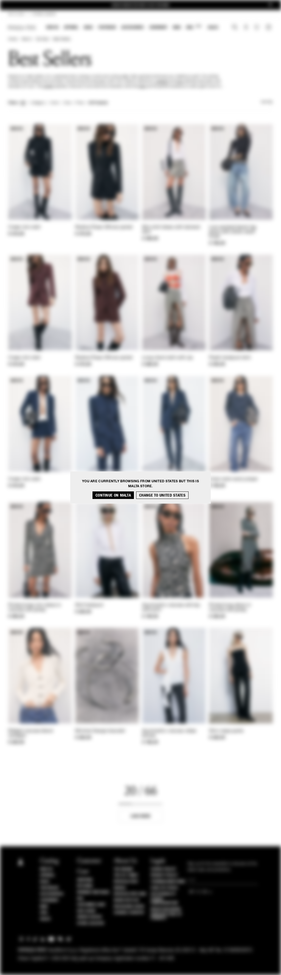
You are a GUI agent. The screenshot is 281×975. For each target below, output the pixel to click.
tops (179, 81)
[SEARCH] (235, 28)
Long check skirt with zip (167, 358)
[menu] (132, 28)
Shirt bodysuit (89, 605)
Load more (141, 816)
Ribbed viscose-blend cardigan (30, 733)
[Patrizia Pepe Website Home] (22, 27)
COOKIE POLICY (163, 869)
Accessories (132, 27)
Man (177, 27)
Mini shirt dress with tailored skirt (171, 229)
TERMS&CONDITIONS (168, 882)
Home (12, 39)
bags (142, 86)
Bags (88, 27)
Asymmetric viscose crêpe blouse (169, 733)
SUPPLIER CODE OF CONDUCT (166, 916)
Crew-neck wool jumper (233, 479)
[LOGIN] (246, 28)
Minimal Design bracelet (100, 731)
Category (38, 103)
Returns (85, 886)
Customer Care (91, 905)
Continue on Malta (113, 495)
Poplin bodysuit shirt (230, 358)
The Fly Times (126, 875)
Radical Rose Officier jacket (104, 227)
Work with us (126, 900)
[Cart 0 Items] (269, 28)
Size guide (86, 911)
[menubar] (132, 28)
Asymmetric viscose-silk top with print (171, 607)
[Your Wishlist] (257, 28)
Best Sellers (62, 39)
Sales (213, 27)
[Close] (270, 5)
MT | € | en (16, 14)
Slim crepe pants (226, 731)
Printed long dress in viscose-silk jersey (230, 607)
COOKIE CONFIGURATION (164, 901)
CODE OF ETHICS (164, 888)
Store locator (90, 923)
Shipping (85, 880)
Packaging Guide (129, 907)
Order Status (89, 917)
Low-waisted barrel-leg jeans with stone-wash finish (232, 232)
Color (54, 103)
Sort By (266, 102)
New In (52, 27)
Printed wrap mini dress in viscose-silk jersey (34, 607)
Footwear (107, 27)
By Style (42, 39)
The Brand (123, 869)
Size (67, 103)
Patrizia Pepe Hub (130, 894)
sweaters (161, 81)
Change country (129, 913)
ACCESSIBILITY (163, 894)
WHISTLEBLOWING (166, 909)
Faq (80, 899)
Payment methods (93, 892)
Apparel (71, 27)
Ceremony (158, 27)
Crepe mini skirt (24, 227)
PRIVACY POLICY (164, 875)
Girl (193, 27)
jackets (48, 86)
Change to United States (162, 495)
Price (79, 103)
